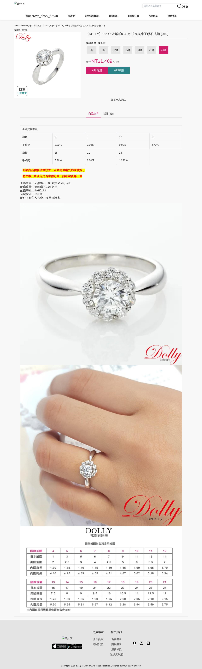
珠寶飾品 (37, 26)
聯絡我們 (98, 644)
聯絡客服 (172, 16)
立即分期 (97, 70)
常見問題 (153, 16)
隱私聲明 (116, 644)
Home (17, 26)
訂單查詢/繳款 (92, 16)
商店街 (71, 16)
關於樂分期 (133, 16)
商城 (42, 16)
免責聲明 (116, 639)
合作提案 (98, 639)
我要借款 (113, 16)
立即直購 (119, 70)
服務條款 (116, 649)
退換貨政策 (116, 654)
